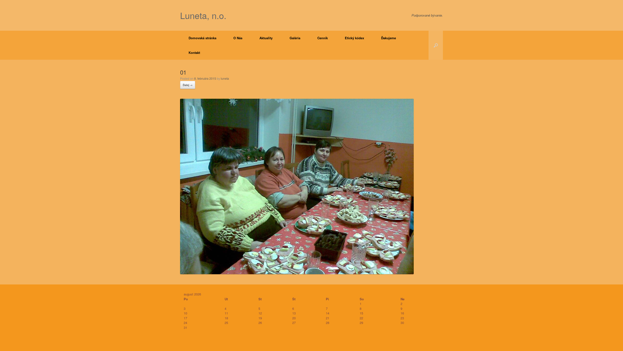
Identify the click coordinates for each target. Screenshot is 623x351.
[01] (297, 272)
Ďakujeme (388, 38)
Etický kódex (354, 38)
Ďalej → (187, 85)
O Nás (237, 38)
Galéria (295, 38)
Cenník (322, 38)
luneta (225, 78)
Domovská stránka (202, 38)
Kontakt (194, 52)
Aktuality (266, 38)
